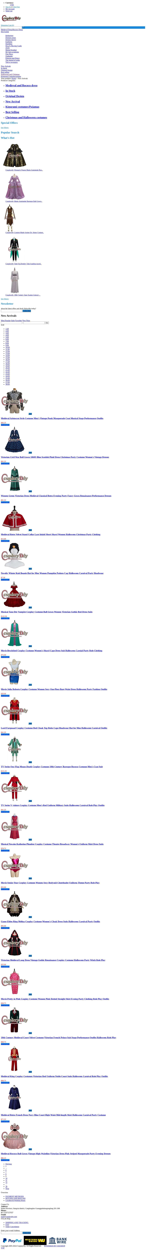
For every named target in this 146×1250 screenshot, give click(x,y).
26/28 (7, 380)
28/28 (7, 384)
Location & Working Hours (15, 1200)
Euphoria (8, 42)
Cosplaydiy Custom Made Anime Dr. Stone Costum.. (24, 232)
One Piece (9, 54)
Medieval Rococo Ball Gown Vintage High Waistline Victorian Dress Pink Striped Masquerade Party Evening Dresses (56, 1153)
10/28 (7, 347)
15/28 (7, 358)
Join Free (16, 7)
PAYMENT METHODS (14, 1196)
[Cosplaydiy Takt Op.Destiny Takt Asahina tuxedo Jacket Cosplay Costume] (14, 262)
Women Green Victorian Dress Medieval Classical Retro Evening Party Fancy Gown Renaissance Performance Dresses (56, 496)
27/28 (7, 382)
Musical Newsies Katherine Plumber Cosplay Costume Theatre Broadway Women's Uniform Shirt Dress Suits (52, 844)
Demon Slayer (10, 40)
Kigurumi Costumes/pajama (11, 76)
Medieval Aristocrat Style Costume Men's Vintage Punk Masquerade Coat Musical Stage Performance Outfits (52, 418)
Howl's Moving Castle (13, 46)
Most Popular (6, 321)
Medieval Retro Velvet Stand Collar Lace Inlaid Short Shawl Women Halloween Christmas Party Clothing (50, 534)
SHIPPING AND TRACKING (16, 1223)
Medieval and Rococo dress (21, 85)
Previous (8, 1164)
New (24, 321)
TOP (2, 1248)
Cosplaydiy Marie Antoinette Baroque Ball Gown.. (23, 201)
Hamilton (8, 44)
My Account (9, 9)
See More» (5, 128)
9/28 (7, 345)
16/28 (7, 360)
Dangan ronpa (10, 38)
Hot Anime (5, 32)
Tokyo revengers (11, 62)
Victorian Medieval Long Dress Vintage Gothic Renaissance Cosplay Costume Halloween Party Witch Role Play (53, 960)
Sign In (8, 7)
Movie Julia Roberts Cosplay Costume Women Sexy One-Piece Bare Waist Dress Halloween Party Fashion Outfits (54, 689)
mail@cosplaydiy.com (9, 1217)
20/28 (7, 368)
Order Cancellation (12, 1227)
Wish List (8, 11)
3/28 (7, 333)
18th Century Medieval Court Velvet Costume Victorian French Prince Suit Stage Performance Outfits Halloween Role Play (58, 1037)
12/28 (7, 351)
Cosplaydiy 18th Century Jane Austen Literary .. (22, 295)
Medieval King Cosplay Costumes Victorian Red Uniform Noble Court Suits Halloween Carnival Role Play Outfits (54, 1076)
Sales (13, 321)
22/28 (7, 372)
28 (6, 1187)
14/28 (7, 356)
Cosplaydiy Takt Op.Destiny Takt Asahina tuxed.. (23, 264)
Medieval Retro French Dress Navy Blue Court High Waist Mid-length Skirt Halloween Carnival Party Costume (53, 1115)
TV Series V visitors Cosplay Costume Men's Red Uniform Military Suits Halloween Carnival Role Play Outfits (52, 805)
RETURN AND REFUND (15, 1198)
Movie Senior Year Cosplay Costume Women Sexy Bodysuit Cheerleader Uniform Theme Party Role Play (50, 883)
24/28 (7, 376)
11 (6, 1180)
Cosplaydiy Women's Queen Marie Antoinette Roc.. (24, 170)
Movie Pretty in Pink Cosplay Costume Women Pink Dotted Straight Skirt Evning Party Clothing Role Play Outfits (55, 999)
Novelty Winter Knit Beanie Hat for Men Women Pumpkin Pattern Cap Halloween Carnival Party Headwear (52, 573)
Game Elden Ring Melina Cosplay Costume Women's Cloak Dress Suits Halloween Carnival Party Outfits (50, 921)
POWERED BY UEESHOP (54, 1246)
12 (6, 1182)
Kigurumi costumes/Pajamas (22, 106)
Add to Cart (5, 425)
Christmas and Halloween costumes (26, 117)
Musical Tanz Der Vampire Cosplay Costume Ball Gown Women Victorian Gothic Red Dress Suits (46, 612)
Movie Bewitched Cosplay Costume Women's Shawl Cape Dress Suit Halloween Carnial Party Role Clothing (51, 650)
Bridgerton (9, 36)
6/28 (7, 339)
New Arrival (12, 101)
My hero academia (12, 52)
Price (28, 321)
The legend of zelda (12, 60)
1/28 (7, 329)
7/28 (7, 341)
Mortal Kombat (11, 50)
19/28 (7, 366)
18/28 (7, 364)
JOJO (7, 48)
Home (14, 78)
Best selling (5, 72)
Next (7, 1189)
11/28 (7, 349)
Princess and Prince (12, 58)
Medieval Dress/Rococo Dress (12, 30)
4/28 (7, 335)
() (7, 25)
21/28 (7, 370)
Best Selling (12, 112)
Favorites (18, 321)
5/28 (7, 337)
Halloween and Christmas (10, 74)
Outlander (9, 56)
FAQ (7, 1225)
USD (12, 5)
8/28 (7, 343)
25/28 (7, 378)
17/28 (7, 362)
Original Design (6, 70)
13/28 (7, 353)
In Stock (4, 68)
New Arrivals (6, 66)
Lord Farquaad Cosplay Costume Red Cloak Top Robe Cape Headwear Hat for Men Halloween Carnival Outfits (54, 728)
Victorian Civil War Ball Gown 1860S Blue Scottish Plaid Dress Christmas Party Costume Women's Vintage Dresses (55, 457)
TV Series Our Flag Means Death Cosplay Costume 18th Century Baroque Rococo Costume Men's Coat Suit (52, 766)
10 (6, 1178)
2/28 (7, 331)
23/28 (7, 374)
